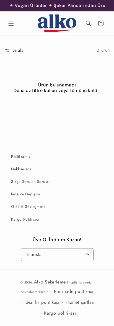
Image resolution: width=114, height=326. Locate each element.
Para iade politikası (73, 291)
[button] (11, 23)
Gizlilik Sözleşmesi (28, 206)
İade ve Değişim (25, 194)
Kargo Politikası (25, 219)
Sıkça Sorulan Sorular (30, 181)
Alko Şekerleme (50, 282)
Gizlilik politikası (42, 302)
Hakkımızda (21, 169)
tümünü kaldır (85, 90)
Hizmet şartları (80, 302)
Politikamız (21, 156)
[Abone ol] (87, 254)
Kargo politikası (60, 313)
